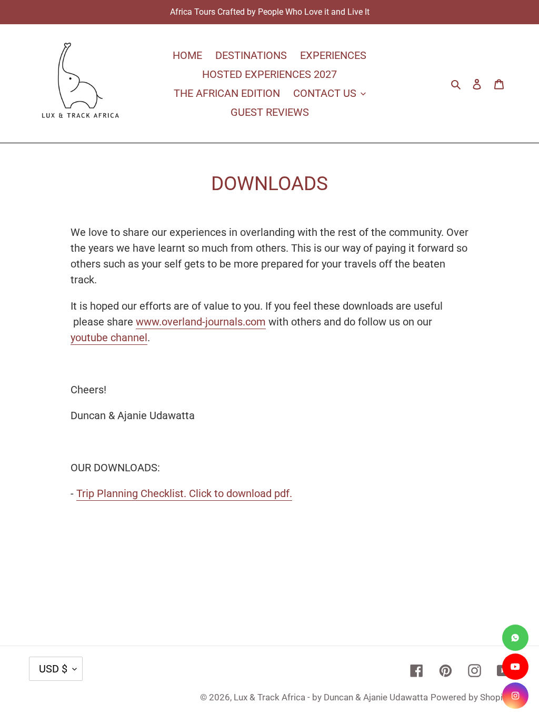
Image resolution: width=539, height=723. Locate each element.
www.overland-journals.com (201, 321)
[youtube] (515, 666)
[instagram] (515, 695)
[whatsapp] (515, 638)
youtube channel (109, 337)
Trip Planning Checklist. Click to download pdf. (184, 493)
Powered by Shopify (470, 697)
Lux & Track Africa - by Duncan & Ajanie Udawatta (331, 697)
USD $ (53, 668)
